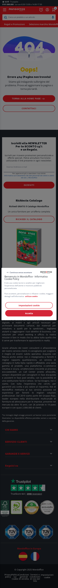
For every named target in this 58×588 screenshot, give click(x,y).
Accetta (29, 313)
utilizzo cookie (31, 296)
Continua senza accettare (21, 272)
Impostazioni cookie (29, 305)
